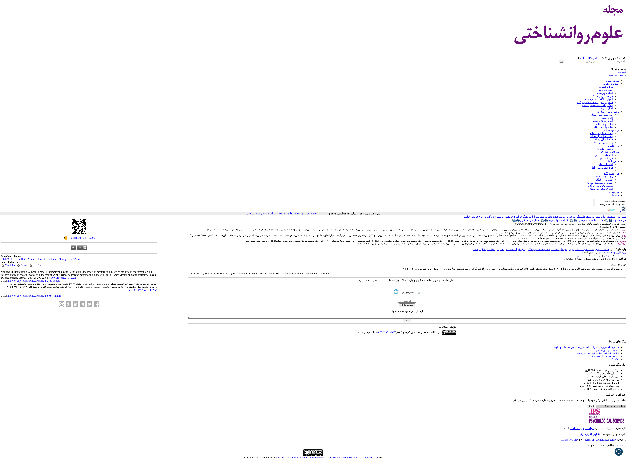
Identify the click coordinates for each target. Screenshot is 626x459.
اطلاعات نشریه (611, 83)
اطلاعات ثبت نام (604, 155)
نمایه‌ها (615, 195)
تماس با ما (613, 161)
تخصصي (581, 255)
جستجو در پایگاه (604, 179)
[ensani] (623, 210)
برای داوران (613, 145)
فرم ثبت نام (606, 158)
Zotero (24, 265)
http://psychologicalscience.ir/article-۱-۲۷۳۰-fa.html (34, 295)
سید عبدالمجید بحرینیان (591, 220)
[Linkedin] (75, 304)
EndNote (21, 259)
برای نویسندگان (611, 130)
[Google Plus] (68, 304)
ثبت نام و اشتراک (610, 151)
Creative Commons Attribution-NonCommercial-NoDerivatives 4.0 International (317, 457)
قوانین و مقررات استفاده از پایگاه (595, 102)
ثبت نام (622, 71)
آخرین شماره (606, 117)
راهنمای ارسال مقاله (601, 136)
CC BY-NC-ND (369, 457)
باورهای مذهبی (559, 249)
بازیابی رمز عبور (617, 75)
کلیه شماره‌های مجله (602, 114)
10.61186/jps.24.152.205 (64, 277)
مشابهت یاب (612, 192)
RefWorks (75, 259)
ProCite (42, 259)
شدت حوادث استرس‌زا (581, 249)
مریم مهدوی (619, 220)
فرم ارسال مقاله (604, 139)
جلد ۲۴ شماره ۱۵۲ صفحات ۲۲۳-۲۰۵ (297, 213)
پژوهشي (607, 255)
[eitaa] (61, 304)
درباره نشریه (606, 86)
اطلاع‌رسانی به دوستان (600, 189)
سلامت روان (602, 249)
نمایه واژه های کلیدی (602, 127)
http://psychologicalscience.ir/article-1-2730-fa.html (33, 280)
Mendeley (10, 265)
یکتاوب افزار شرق (590, 434)
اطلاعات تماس (605, 164)
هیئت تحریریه (606, 90)
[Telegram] (82, 304)
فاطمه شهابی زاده (558, 220)
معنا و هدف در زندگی (538, 249)
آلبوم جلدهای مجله (603, 121)
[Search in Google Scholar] (610, 221)
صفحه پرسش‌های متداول (599, 182)
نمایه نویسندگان (604, 124)
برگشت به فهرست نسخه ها (261, 213)
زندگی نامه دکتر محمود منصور (596, 105)
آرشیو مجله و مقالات (608, 111)
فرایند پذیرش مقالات (602, 96)
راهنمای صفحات (604, 176)
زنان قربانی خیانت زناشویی (511, 249)
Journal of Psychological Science (601, 439)
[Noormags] (613, 210)
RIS (13, 259)
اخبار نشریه (607, 108)
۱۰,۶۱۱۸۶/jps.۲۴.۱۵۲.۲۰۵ (143, 290)
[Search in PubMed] (606, 221)
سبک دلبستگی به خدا (484, 249)
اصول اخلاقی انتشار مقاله (599, 99)
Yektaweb (621, 445)
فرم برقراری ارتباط (602, 167)
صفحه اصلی (612, 80)
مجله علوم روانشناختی (582, 428)
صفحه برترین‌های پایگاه (600, 185)
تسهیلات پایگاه (611, 173)
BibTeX (5, 259)
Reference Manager (58, 259)
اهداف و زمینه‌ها (604, 93)
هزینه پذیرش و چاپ (602, 142)
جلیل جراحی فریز (529, 220)
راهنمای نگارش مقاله (601, 133)
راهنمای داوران (605, 148)
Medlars (32, 259)
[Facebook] (96, 304)
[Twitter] (89, 304)
